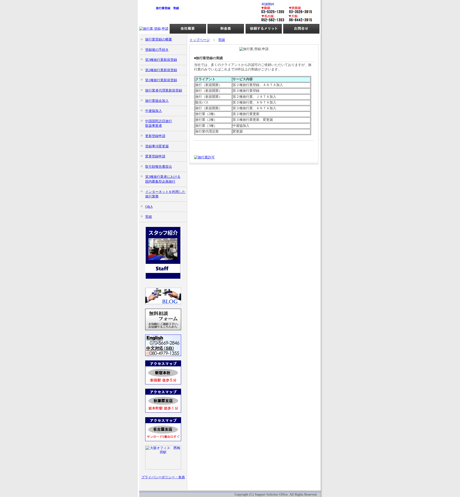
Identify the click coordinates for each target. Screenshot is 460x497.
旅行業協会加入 (157, 101)
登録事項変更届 (157, 146)
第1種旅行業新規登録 (161, 80)
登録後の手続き (157, 50)
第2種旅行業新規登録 (161, 70)
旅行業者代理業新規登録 (163, 90)
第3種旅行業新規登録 (161, 60)
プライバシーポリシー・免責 (163, 477)
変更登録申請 (155, 156)
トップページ (200, 40)
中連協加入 (153, 111)
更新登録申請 (155, 136)
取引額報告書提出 (158, 166)
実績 (148, 217)
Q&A (149, 206)
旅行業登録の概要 (158, 39)
